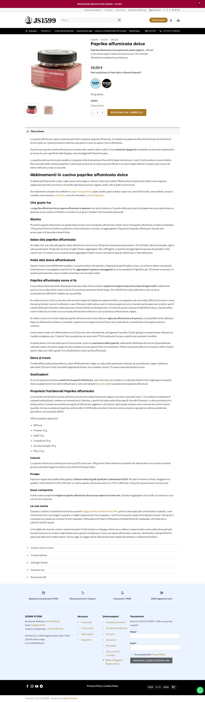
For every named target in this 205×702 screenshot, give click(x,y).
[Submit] (119, 20)
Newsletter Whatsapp (137, 10)
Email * (133, 643)
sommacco (60, 195)
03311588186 (53, 621)
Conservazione (39, 555)
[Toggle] (28, 131)
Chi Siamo (109, 10)
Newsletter (86, 640)
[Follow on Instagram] (167, 10)
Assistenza (134, 31)
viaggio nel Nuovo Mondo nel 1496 (100, 511)
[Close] (199, 3)
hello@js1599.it (38, 625)
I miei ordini (86, 622)
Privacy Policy (158, 654)
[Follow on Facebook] (164, 10)
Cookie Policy (111, 685)
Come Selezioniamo (64, 31)
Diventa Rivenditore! (93, 10)
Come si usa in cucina (42, 547)
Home (94, 39)
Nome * (133, 631)
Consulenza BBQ (84, 31)
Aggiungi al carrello (127, 112)
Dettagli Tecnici (39, 562)
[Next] (83, 69)
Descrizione (37, 131)
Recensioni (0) (38, 577)
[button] (155, 10)
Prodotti (45, 31)
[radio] (95, 83)
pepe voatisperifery (82, 191)
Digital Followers (70, 698)
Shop (104, 39)
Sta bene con (37, 569)
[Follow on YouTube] (176, 10)
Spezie (114, 39)
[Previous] (29, 69)
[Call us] (170, 10)
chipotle (101, 383)
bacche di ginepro (95, 195)
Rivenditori (111, 645)
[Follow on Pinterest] (173, 10)
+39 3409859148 (54, 629)
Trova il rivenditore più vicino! (110, 31)
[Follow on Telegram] (178, 10)
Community (120, 10)
